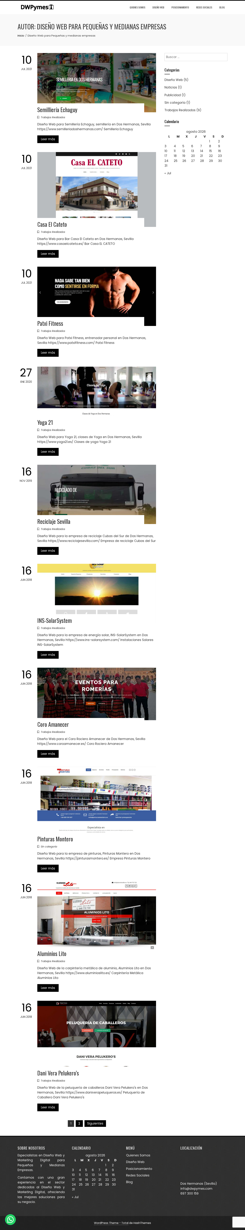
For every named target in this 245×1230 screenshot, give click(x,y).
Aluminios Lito (51, 953)
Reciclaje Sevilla (53, 521)
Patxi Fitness (50, 323)
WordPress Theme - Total (111, 1223)
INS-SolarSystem (54, 620)
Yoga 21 (45, 422)
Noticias (170, 87)
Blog (222, 7)
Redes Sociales (204, 7)
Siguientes (95, 1123)
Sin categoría (49, 846)
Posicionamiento (180, 7)
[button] (10, 1219)
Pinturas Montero (55, 839)
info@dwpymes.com (196, 1188)
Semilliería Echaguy (57, 109)
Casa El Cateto (52, 224)
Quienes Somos (137, 7)
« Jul (167, 173)
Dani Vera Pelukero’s (58, 1073)
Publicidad (172, 95)
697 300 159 (189, 1193)
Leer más (48, 139)
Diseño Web (158, 7)
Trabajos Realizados (53, 117)
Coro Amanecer (53, 724)
